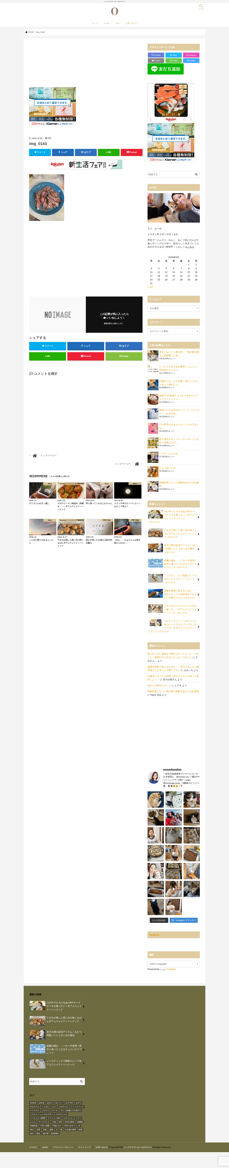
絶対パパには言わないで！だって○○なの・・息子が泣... (179, 412)
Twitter (174, 55)
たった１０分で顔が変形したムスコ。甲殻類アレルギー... (179, 368)
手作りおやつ (70, 1126)
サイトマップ (84, 1147)
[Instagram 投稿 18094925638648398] (156, 835)
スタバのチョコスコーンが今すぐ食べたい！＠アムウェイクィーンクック (180, 609)
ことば (45, 1106)
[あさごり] (192, 871)
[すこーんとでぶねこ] (173, 907)
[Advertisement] (86, 65)
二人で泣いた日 (167, 468)
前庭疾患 (34, 1126)
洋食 (45, 1129)
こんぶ (53, 1106)
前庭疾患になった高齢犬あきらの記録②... (179, 484)
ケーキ (55, 1110)
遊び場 (45, 1133)
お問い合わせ (131, 23)
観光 (38, 1133)
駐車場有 (55, 1133)
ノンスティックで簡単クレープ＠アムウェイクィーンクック (180, 579)
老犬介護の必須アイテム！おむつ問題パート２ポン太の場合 (180, 548)
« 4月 (150, 287)
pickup (41, 1103)
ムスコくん (68, 1118)
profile (106, 23)
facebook (154, 935)
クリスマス (34, 1110)
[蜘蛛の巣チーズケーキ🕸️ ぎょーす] (156, 853)
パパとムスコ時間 (37, 1118)
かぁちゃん (34, 1106)
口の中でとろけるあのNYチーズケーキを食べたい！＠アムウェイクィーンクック (173, 516)
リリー (78, 1118)
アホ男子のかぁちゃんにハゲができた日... (179, 426)
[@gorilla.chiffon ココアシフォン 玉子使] (192, 853)
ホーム (95, 23)
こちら (190, 247)
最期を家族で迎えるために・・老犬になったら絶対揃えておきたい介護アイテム (180, 594)
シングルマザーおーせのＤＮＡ (138, 1147)
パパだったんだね (168, 453)
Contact (157, 60)
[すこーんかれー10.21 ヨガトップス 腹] (173, 853)
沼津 (38, 1129)
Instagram (192, 55)
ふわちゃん (63, 1106)
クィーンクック (77, 1106)
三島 (54, 1122)
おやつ (78, 1103)
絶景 (80, 1129)
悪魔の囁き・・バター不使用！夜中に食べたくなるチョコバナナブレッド (180, 564)
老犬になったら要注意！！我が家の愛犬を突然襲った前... (179, 354)
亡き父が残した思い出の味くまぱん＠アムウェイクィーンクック (180, 533)
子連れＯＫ (57, 1126)
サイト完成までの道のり (71, 1110)
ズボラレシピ (61, 1114)
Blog (118, 23)
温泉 (51, 1129)
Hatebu (191, 60)
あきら (50, 1103)
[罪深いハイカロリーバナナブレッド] (156, 889)
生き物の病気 (70, 1129)
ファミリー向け (54, 1118)
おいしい (59, 1103)
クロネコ (46, 1110)
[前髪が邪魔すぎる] (173, 889)
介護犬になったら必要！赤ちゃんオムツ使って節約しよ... (179, 383)
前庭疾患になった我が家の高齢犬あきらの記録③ (173, 691)
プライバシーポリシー (63, 1147)
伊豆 (60, 1122)
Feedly (174, 60)
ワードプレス (44, 1122)
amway (33, 1103)
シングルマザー (46, 1114)
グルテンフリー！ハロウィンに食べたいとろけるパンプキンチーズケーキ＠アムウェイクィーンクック (172, 626)
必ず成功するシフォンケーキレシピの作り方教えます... (179, 441)
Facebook (157, 55)
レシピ (33, 1122)
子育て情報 (45, 1126)
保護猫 (80, 1122)
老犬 (32, 1133)
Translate (170, 969)
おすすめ (69, 1103)
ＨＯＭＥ (33, 1147)
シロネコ (34, 1114)
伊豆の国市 (69, 1122)
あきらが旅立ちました (159, 685)
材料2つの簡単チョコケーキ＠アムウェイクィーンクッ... (178, 397)
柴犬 (32, 1129)
